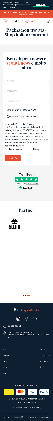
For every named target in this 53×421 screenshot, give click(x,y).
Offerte (6, 361)
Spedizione (45, 361)
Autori (5, 367)
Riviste (6, 355)
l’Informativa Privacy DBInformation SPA (19, 126)
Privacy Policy (19, 408)
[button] (23, 295)
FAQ (4, 373)
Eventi (42, 350)
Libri (4, 350)
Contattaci (45, 355)
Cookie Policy (34, 408)
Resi (42, 367)
